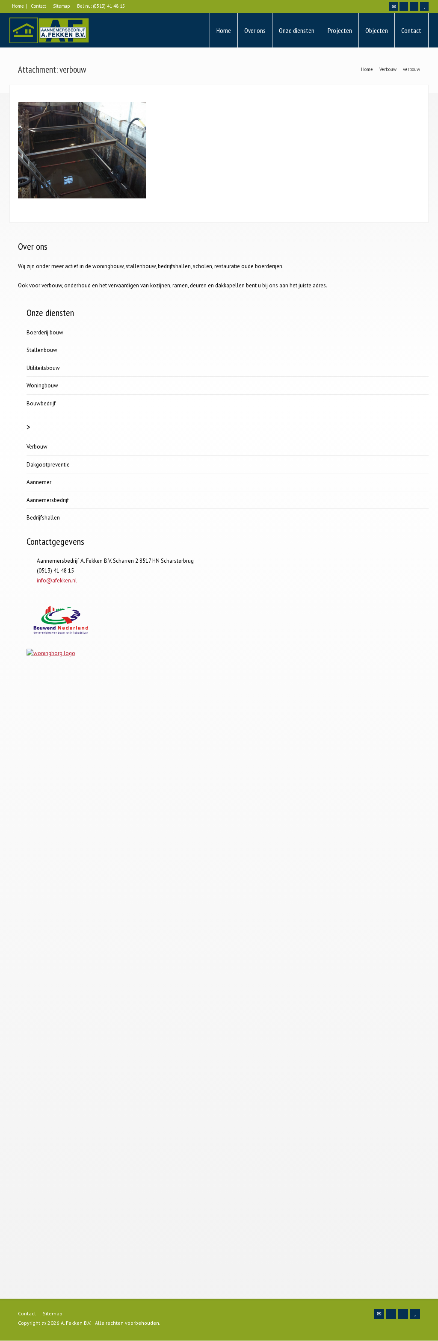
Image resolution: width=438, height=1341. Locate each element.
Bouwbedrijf (41, 403)
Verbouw (37, 446)
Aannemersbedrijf (48, 500)
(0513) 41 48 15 (109, 6)
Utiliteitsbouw (43, 368)
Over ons (255, 30)
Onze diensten (296, 30)
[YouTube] (424, 6)
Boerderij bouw (45, 332)
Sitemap (61, 6)
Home (18, 6)
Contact (38, 6)
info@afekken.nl (57, 580)
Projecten (340, 30)
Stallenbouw (42, 350)
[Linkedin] (414, 6)
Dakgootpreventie (48, 464)
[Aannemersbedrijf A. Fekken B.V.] (49, 30)
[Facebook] (404, 6)
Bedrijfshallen (43, 517)
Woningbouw (42, 385)
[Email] (393, 6)
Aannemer (39, 482)
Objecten (376, 30)
